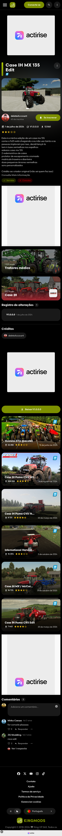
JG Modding (14, 735)
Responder (23, 729)
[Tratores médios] (52, 267)
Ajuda (31, 786)
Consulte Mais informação (16, 175)
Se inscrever (50, 117)
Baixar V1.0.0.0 (33, 409)
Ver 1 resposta (19, 749)
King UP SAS (40, 827)
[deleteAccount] (5, 117)
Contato (31, 781)
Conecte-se (34, 4)
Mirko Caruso (15, 720)
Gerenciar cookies (31, 801)
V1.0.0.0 (19, 314)
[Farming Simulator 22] (7, 74)
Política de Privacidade (31, 796)
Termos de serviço (31, 791)
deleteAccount (19, 116)
